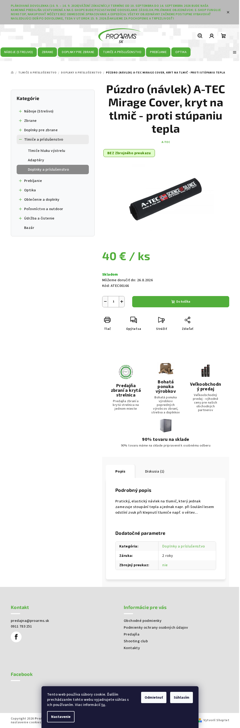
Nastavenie (61, 716)
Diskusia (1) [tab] (155, 471)
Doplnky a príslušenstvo (48, 169)
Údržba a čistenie (39, 218)
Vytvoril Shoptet (216, 720)
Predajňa (131, 634)
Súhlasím (181, 697)
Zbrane (30, 120)
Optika (30, 190)
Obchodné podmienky (142, 620)
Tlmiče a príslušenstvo (43, 139)
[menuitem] (18, 52)
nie (165, 565)
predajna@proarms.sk (30, 620)
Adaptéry (36, 160)
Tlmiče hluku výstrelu (46, 150)
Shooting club (136, 641)
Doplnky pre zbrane (41, 130)
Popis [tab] (120, 471)
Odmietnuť (154, 697)
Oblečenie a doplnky (42, 199)
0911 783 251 (21, 626)
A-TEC (165, 142)
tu (103, 704)
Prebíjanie (33, 180)
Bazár (29, 227)
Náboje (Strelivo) (39, 111)
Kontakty (132, 648)
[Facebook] (16, 637)
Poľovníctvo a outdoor (43, 209)
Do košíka (183, 301)
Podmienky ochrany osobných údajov (156, 627)
